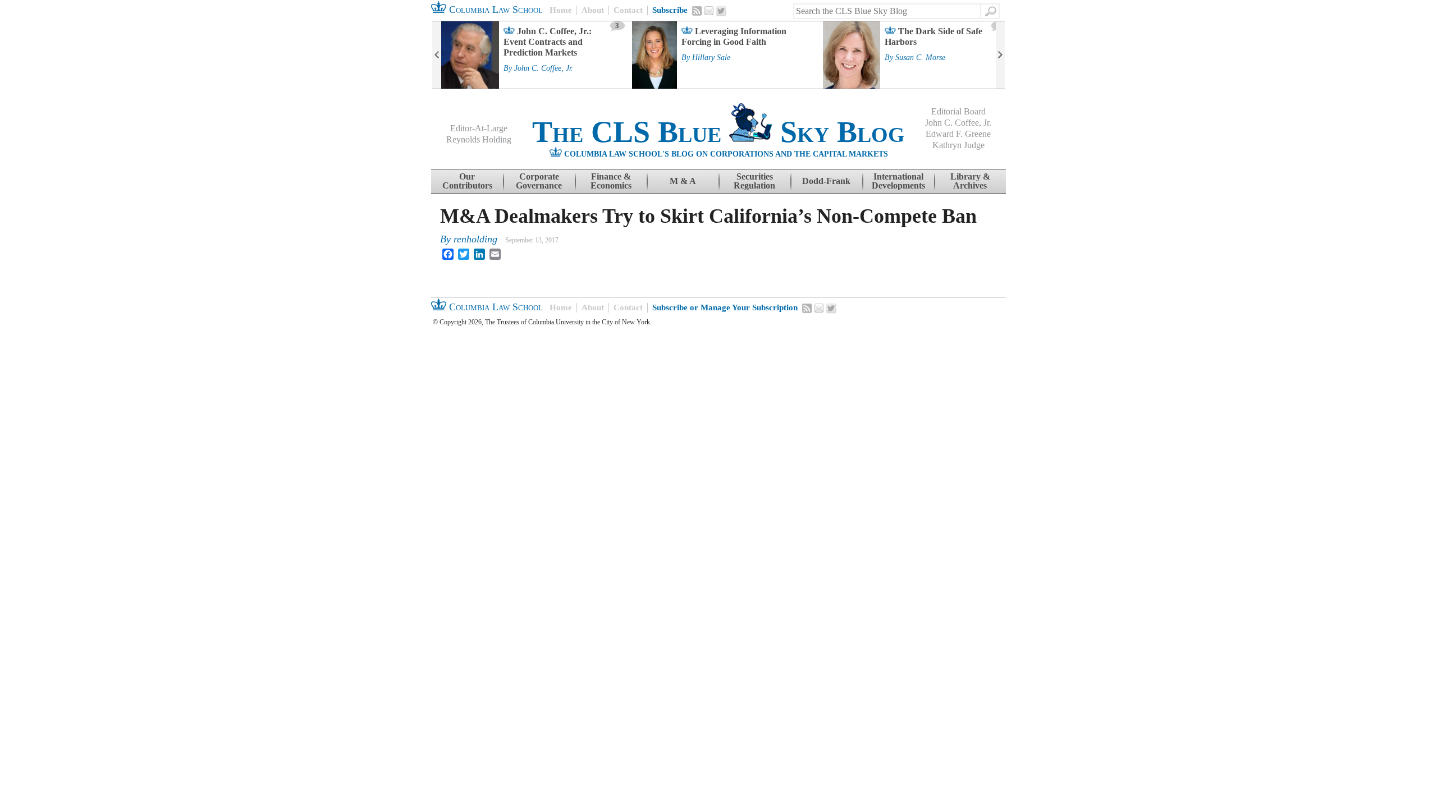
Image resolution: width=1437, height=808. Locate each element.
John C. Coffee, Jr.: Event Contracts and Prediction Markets (548, 41)
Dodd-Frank (826, 181)
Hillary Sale (711, 58)
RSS (697, 11)
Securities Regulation (754, 181)
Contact (628, 10)
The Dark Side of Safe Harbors (933, 36)
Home (561, 10)
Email (708, 10)
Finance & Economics (611, 181)
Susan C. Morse (920, 58)
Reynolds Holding (478, 139)
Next (1000, 55)
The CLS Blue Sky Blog (718, 132)
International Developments (898, 181)
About (593, 10)
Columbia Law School (494, 9)
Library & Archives (970, 181)
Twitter (721, 11)
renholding (475, 239)
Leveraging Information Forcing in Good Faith (733, 36)
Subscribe (670, 10)
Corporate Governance (539, 181)
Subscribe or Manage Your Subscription (725, 307)
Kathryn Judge (958, 145)
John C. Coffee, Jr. (543, 68)
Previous (436, 55)
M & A (683, 181)
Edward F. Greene (958, 134)
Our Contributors (467, 181)
